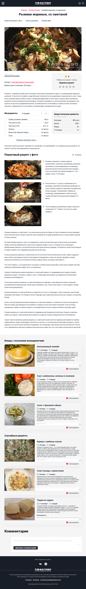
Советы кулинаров (32, 20)
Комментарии (46, 20)
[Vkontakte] (40, 564)
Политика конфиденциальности (50, 580)
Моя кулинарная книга (79, 3)
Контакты (36, 580)
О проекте (28, 580)
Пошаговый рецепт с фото (13, 20)
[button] (26, 140)
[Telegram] (45, 564)
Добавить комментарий (25, 548)
